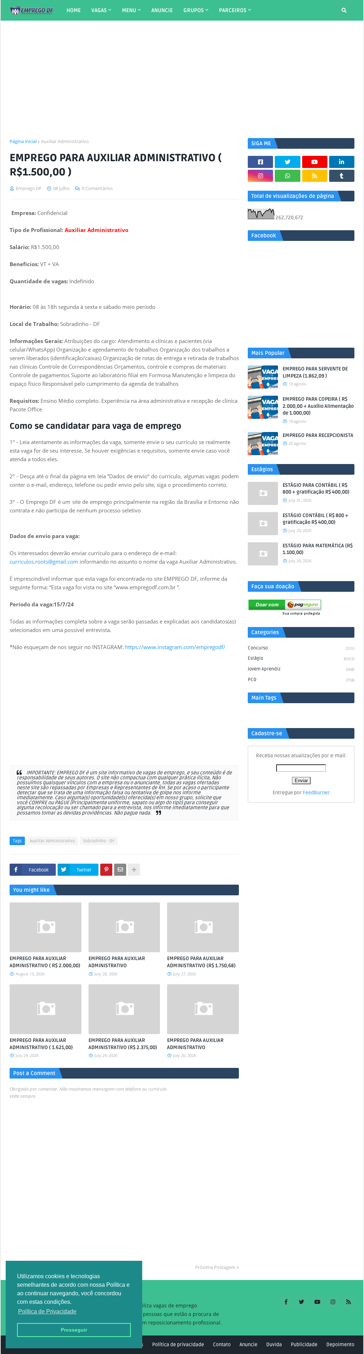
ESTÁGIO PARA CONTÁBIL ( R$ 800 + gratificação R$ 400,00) (316, 488)
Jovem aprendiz (301, 669)
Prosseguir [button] (74, 1330)
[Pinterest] (106, 870)
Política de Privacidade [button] (47, 1311)
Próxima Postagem (215, 1267)
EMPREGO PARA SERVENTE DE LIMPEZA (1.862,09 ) (315, 372)
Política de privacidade (178, 1345)
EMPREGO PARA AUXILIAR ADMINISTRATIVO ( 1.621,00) (41, 1043)
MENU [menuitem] (129, 10)
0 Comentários (97, 188)
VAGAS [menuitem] (99, 10)
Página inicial (23, 141)
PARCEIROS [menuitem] (232, 10)
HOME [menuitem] (73, 10)
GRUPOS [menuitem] (193, 10)
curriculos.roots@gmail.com (44, 561)
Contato (222, 1345)
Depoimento (340, 1345)
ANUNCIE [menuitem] (162, 10)
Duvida (274, 1345)
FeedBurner (316, 793)
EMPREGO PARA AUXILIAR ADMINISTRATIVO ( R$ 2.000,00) (45, 962)
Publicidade (304, 1345)
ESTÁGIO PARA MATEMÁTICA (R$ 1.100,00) (318, 549)
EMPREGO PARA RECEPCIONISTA (318, 435)
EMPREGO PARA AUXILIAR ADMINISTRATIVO (117, 962)
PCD (301, 680)
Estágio (301, 658)
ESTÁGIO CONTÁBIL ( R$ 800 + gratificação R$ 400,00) (315, 519)
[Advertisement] (182, 79)
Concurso (301, 648)
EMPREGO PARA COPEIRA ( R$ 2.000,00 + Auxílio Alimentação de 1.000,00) (318, 406)
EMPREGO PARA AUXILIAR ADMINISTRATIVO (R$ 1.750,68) (201, 962)
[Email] (120, 870)
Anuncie (248, 1345)
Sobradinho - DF (98, 841)
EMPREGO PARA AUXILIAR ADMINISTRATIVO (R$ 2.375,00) (123, 1043)
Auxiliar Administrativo (65, 141)
